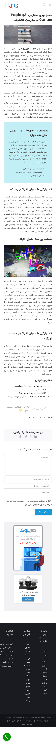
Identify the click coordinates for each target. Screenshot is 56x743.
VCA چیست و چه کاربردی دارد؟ (32, 393)
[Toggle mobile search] (44, 4)
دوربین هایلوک (22, 48)
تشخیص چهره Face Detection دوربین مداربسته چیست (29, 387)
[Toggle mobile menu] (50, 4)
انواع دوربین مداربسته (26, 683)
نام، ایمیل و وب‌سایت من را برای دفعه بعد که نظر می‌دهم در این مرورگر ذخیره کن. (29, 502)
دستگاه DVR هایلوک (44, 680)
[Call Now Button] (7, 737)
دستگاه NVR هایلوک (44, 690)
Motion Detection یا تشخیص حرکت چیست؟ (26, 396)
